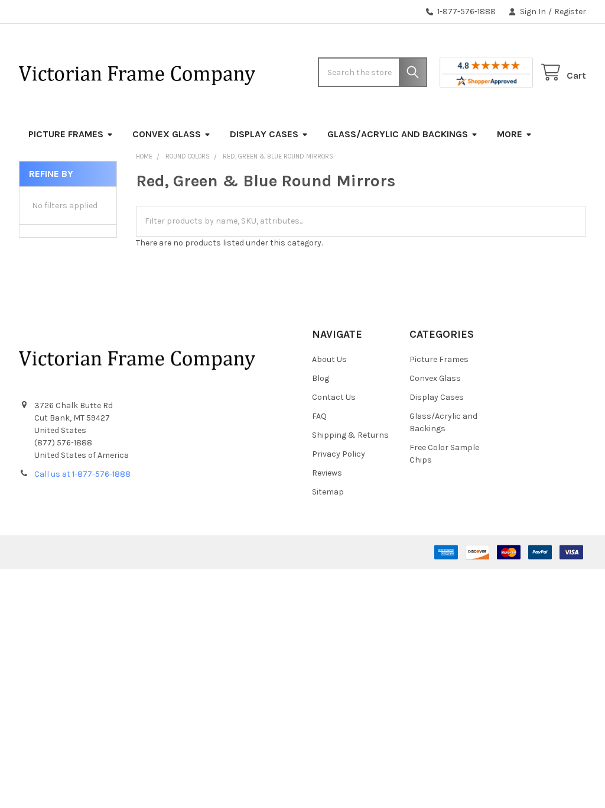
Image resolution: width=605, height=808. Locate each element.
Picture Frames (65, 134)
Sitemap (328, 492)
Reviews (327, 473)
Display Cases (264, 134)
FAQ (319, 416)
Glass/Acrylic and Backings (397, 134)
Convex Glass (166, 134)
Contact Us (334, 397)
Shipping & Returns (350, 435)
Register (570, 12)
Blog (320, 378)
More (509, 134)
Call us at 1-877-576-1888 (82, 474)
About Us (329, 359)
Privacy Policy (338, 454)
